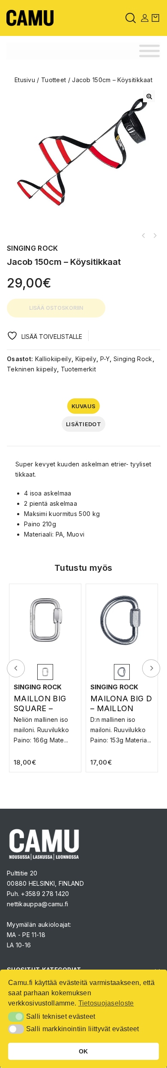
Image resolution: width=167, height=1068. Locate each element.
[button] (149, 96)
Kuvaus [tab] (84, 406)
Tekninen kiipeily (32, 369)
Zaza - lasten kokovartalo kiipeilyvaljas (143, 235)
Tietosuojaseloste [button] (106, 1003)
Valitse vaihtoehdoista (45, 727)
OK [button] (83, 1051)
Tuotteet (53, 79)
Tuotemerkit (78, 369)
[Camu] (30, 17)
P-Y (105, 358)
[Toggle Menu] (149, 51)
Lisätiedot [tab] (83, 424)
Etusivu (25, 79)
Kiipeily (85, 358)
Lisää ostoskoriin (56, 308)
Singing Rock (132, 358)
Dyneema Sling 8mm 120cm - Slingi (154, 235)
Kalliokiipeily (53, 358)
